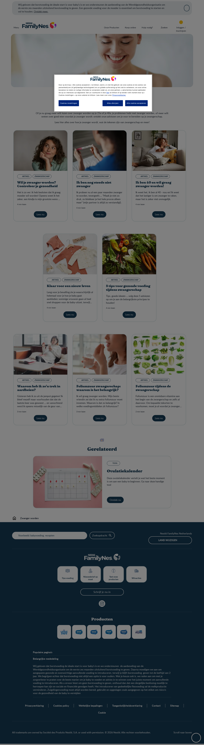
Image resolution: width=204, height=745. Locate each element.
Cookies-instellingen (68, 103)
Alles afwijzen (113, 103)
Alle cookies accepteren (136, 103)
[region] (103, 93)
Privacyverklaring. (119, 95)
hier (107, 92)
